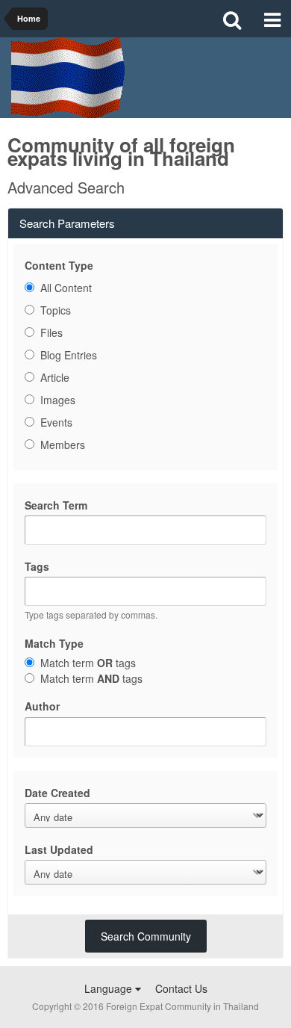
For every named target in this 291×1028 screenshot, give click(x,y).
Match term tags (88, 662)
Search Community (146, 936)
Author (42, 706)
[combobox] (145, 591)
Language (109, 988)
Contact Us (181, 988)
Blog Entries (68, 354)
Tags (37, 566)
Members (62, 444)
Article (54, 377)
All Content (66, 287)
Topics (55, 310)
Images (57, 399)
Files (51, 332)
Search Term (56, 505)
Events (56, 422)
